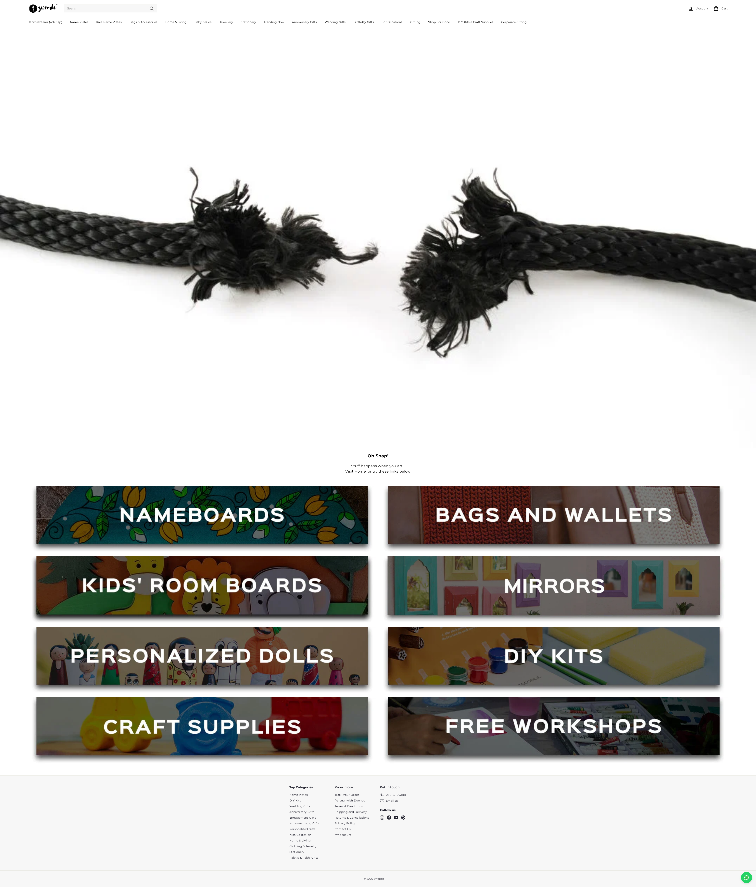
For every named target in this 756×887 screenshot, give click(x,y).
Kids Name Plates (109, 22)
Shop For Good (439, 22)
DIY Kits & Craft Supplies (475, 22)
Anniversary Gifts (304, 22)
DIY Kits (295, 800)
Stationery (248, 22)
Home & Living (176, 22)
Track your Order (347, 795)
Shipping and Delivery (351, 812)
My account (343, 835)
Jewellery (226, 22)
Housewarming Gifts (304, 823)
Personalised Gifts (302, 829)
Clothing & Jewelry (303, 846)
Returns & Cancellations (352, 817)
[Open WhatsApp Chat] (746, 877)
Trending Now (274, 22)
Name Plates (79, 22)
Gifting (415, 22)
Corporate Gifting (514, 22)
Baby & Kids (203, 22)
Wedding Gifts (335, 22)
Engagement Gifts (302, 817)
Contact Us (343, 829)
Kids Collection (300, 835)
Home (360, 471)
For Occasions (392, 22)
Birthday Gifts (364, 22)
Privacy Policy (345, 823)
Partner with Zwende (350, 800)
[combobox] (110, 9)
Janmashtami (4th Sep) (45, 22)
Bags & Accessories (144, 22)
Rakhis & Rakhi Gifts (303, 857)
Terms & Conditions (349, 806)
